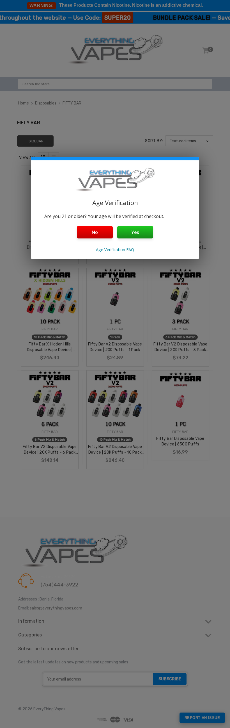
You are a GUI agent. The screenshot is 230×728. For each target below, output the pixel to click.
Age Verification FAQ (115, 249)
